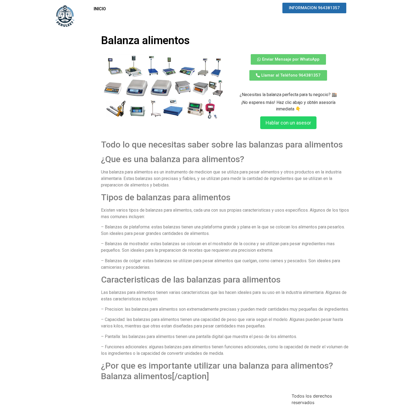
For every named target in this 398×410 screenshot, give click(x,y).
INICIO (100, 8)
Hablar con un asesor (288, 123)
